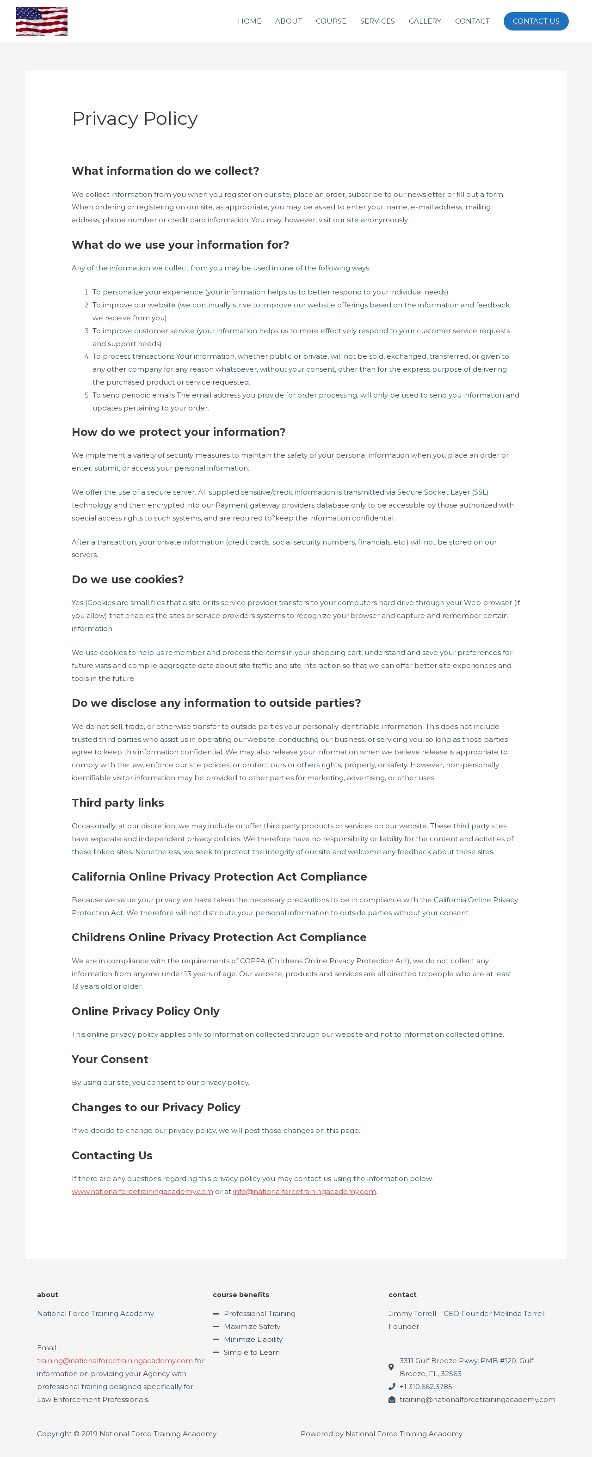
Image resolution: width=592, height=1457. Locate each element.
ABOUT (288, 21)
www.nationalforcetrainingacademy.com (142, 1191)
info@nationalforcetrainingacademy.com (304, 1191)
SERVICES (377, 21)
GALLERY (425, 21)
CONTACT (472, 21)
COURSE (331, 21)
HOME (249, 21)
